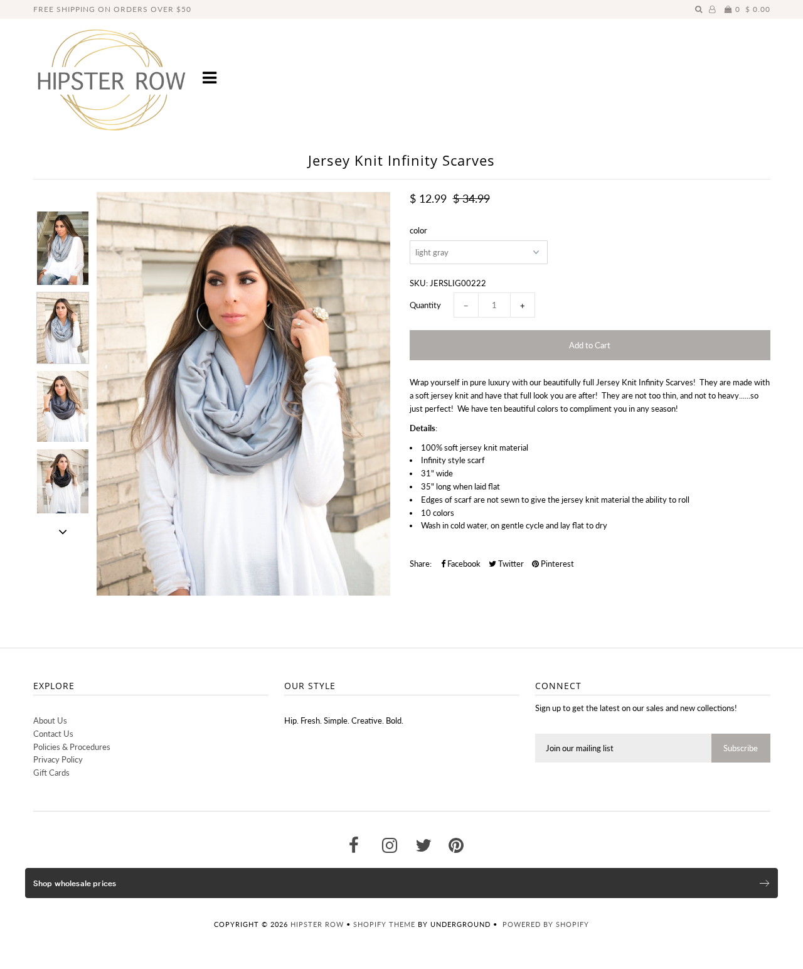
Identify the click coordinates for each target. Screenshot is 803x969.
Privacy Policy (58, 759)
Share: (421, 564)
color (418, 230)
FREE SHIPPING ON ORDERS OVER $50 (112, 9)
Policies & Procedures (71, 747)
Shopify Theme (384, 924)
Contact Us (53, 734)
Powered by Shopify (546, 924)
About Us (50, 720)
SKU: (419, 283)
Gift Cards (51, 773)
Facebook (463, 564)
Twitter (510, 564)
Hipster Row (317, 924)
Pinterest (556, 564)
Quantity (425, 305)
